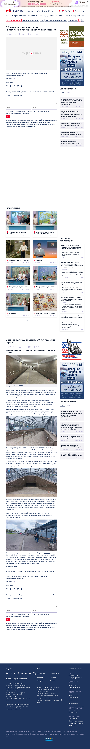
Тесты (60, 16)
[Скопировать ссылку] (21, 85)
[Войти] (66, 11)
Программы (76, 16)
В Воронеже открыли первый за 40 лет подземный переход (71, 124)
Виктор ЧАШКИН (11, 566)
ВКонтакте (43, 73)
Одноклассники (11, 75)
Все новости (31, 321)
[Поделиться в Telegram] (14, 85)
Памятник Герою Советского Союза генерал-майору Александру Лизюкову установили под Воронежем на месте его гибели (72, 265)
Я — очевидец (42, 16)
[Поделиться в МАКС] (17, 85)
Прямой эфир (79, 11)
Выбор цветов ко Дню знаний (45, 287)
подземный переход (33, 571)
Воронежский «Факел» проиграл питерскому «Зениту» (71, 142)
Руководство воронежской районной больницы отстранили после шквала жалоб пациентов (71, 299)
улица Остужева (49, 571)
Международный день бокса (18, 287)
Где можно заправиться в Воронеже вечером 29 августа (71, 133)
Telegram (36, 73)
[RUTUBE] (22, 673)
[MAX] (26, 673)
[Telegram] (11, 673)
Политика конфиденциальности (16, 679)
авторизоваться (29, 126)
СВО (42, 20)
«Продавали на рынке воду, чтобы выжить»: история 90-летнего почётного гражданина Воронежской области (71, 113)
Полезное (53, 16)
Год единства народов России (56, 20)
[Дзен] (7, 673)
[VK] (15, 673)
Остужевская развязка (15, 571)
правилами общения (37, 122)
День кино (12, 313)
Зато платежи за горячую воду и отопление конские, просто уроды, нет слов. (72, 289)
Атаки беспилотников (30, 20)
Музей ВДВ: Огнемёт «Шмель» (19, 260)
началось (47, 553)
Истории (31, 16)
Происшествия (20, 16)
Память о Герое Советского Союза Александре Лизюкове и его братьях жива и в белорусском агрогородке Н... (72, 273)
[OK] (18, 673)
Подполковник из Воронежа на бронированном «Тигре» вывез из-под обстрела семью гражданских (71, 101)
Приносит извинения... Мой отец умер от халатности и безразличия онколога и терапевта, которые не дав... (72, 307)
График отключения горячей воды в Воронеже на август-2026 (71, 283)
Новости (9, 16)
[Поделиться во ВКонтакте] (7, 85)
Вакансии (40, 677)
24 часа (62, 93)
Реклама (53, 681)
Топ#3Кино (39, 260)
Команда (53, 677)
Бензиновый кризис (13, 20)
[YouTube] (30, 673)
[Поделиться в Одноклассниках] (10, 85)
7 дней (68, 93)
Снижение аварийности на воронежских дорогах (44, 233)
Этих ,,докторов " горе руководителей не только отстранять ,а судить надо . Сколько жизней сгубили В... (72, 325)
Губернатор (73, 20)
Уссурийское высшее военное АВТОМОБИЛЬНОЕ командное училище (70, 254)
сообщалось (14, 410)
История (40, 681)
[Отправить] (8, 116)
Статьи (67, 16)
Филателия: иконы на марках (46, 313)
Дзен (18, 75)
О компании (41, 673)
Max (23, 75)
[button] (82, 20)
